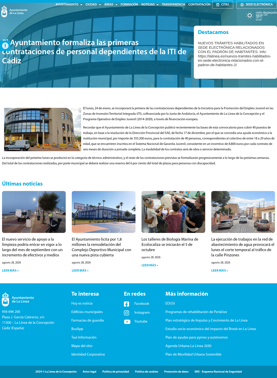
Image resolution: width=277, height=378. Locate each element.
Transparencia (173, 4)
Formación (129, 4)
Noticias (148, 4)
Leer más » (10, 270)
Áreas (108, 4)
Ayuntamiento (67, 4)
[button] (5, 45)
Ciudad (91, 4)
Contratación (199, 4)
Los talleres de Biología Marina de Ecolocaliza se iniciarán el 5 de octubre (170, 245)
